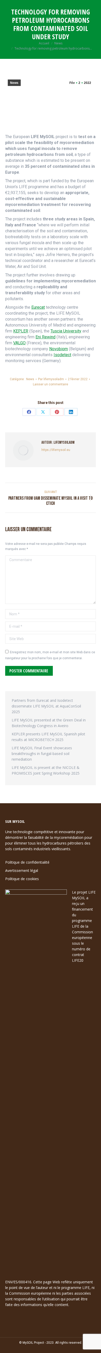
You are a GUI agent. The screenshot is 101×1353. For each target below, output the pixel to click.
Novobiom (58, 348)
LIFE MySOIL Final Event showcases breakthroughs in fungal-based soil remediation (42, 753)
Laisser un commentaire (50, 384)
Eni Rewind (45, 337)
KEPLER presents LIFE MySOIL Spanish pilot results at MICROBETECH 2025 (48, 736)
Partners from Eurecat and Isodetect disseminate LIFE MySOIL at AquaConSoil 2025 (46, 706)
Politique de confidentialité (27, 862)
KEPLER (20, 331)
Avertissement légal (21, 870)
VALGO (19, 342)
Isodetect (62, 354)
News (14, 83)
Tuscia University (66, 331)
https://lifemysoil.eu (55, 450)
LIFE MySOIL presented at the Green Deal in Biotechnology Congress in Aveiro (49, 723)
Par (51, 379)
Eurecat (38, 307)
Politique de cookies (22, 878)
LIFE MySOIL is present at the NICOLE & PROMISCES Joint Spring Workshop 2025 (46, 770)
